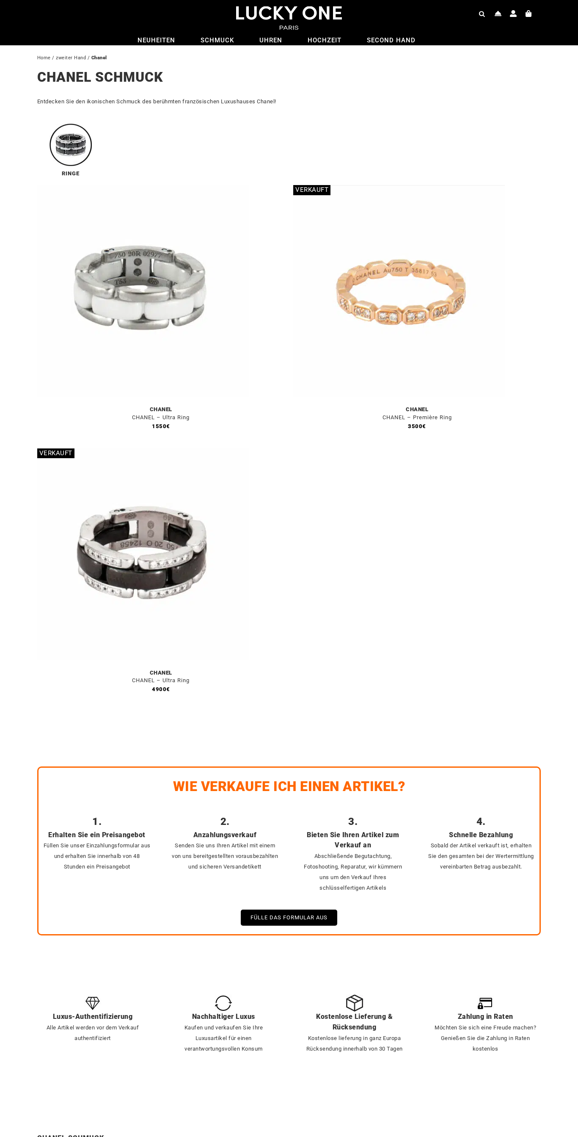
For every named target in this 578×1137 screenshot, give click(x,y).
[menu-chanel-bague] (71, 127)
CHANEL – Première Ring (417, 417)
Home (44, 58)
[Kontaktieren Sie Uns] (498, 13)
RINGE (71, 173)
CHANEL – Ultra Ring (161, 417)
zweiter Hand (71, 58)
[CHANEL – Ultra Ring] (143, 190)
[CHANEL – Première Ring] (399, 190)
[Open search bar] (482, 13)
